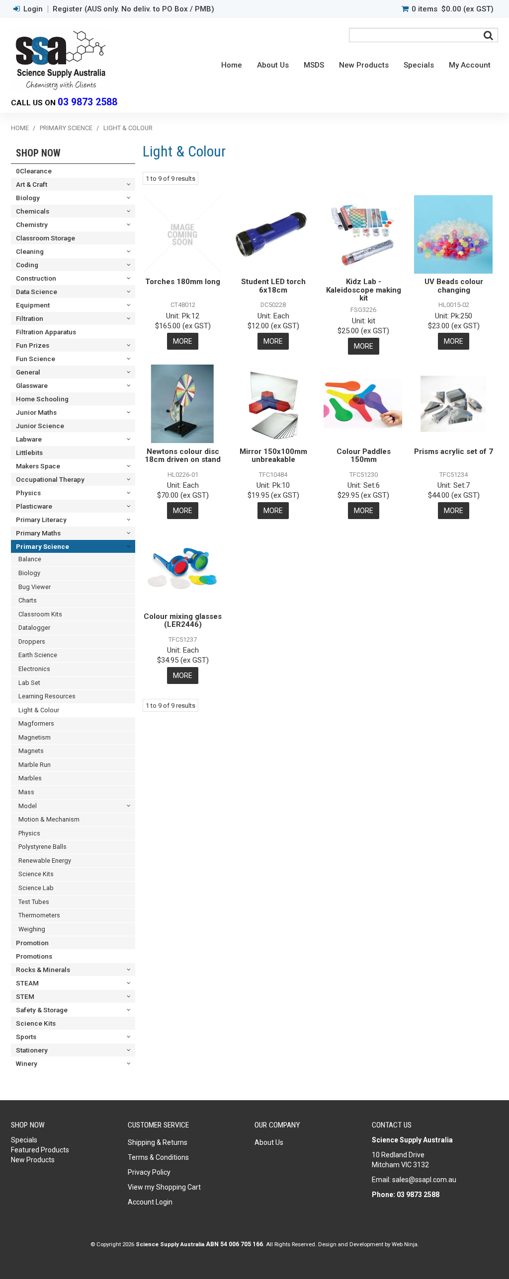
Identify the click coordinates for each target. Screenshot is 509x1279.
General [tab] (28, 372)
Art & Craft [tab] (31, 184)
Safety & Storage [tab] (42, 1010)
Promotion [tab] (32, 943)
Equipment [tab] (33, 305)
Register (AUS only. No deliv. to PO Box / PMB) (133, 9)
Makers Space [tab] (38, 466)
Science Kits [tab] (36, 874)
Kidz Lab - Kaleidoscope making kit (363, 289)
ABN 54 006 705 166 (234, 1244)
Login (33, 9)
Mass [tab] (26, 792)
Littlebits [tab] (29, 452)
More (182, 341)
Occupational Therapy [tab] (50, 479)
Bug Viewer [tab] (34, 587)
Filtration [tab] (29, 318)
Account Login (150, 1202)
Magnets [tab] (31, 750)
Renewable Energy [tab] (44, 860)
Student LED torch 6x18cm (273, 286)
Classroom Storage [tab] (45, 238)
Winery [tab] (26, 1063)
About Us (273, 65)
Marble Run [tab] (34, 764)
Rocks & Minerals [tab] (43, 970)
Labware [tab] (29, 439)
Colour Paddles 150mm (364, 455)
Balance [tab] (29, 559)
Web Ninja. (405, 1244)
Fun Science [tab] (35, 359)
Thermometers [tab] (39, 915)
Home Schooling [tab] (42, 399)
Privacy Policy (149, 1172)
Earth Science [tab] (37, 655)
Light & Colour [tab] (38, 710)
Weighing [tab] (31, 929)
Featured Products (40, 1150)
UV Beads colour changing (453, 286)
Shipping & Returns (157, 1142)
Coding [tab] (27, 265)
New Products (364, 65)
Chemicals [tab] (32, 211)
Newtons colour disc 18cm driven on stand (183, 455)
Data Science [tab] (36, 292)
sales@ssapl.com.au (424, 1180)
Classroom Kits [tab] (40, 614)
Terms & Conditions (158, 1157)
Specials (419, 65)
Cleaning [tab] (30, 251)
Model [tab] (27, 806)
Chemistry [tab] (32, 224)
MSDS (314, 65)
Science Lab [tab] (36, 888)
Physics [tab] (28, 493)
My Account (470, 65)
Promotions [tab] (34, 956)
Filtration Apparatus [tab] (46, 332)
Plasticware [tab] (34, 506)
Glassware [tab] (32, 385)
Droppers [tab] (31, 641)
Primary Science (66, 128)
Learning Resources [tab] (47, 696)
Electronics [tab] (34, 669)
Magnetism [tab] (34, 737)
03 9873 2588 (87, 102)
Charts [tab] (27, 600)
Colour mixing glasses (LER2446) (183, 620)
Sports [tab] (26, 1037)
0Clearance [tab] (34, 171)
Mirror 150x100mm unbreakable (273, 455)
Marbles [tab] (30, 778)
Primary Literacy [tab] (41, 520)
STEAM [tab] (27, 983)
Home (231, 65)
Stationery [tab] (32, 1050)
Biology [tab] (28, 198)
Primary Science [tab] (42, 546)
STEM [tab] (25, 996)
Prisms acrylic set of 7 (453, 451)
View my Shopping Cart (164, 1187)
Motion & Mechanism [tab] (49, 819)
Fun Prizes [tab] (32, 345)
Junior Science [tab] (40, 426)
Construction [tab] (36, 278)
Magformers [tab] (36, 723)
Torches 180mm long (182, 281)
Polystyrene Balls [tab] (42, 846)
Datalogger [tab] (34, 627)
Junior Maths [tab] (36, 412)
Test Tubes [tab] (33, 901)
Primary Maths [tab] (38, 533)
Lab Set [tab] (29, 682)
